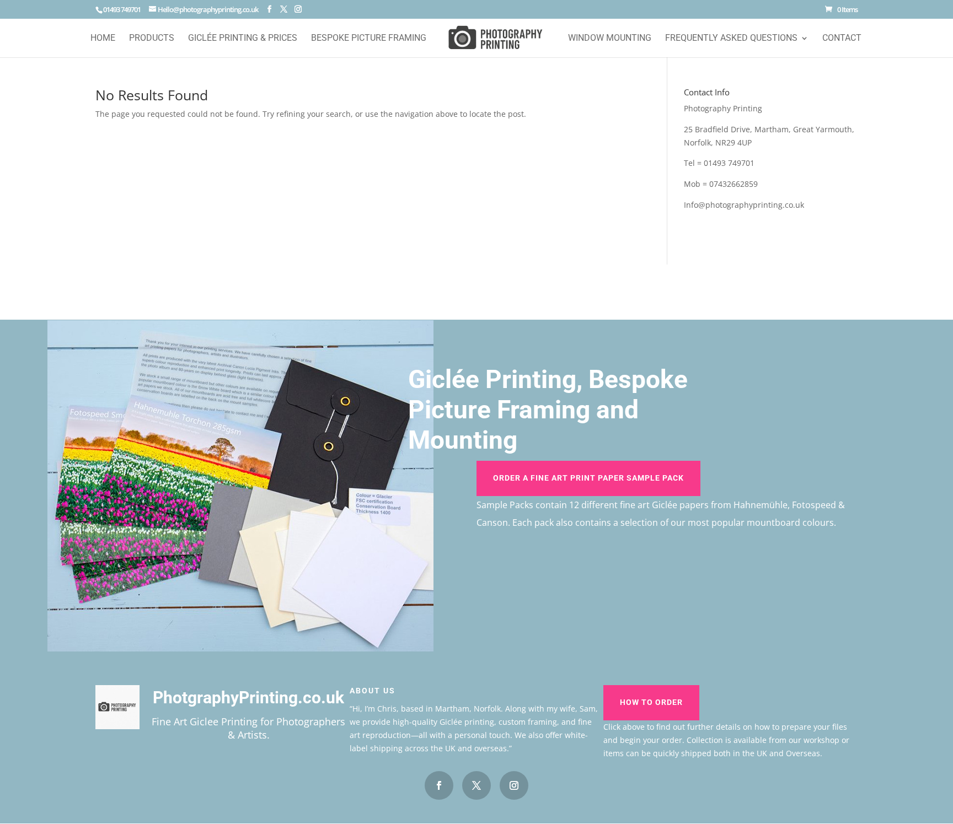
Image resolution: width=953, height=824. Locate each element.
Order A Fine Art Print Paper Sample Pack (588, 477)
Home (102, 38)
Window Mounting (609, 38)
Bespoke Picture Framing (368, 38)
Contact (841, 38)
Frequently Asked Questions (731, 38)
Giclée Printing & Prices (242, 38)
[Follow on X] (476, 785)
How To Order (651, 702)
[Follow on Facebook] (439, 785)
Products (151, 38)
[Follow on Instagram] (514, 785)
